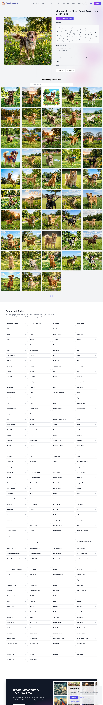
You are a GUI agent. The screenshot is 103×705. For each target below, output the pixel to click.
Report (69, 48)
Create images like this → (64, 18)
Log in (90, 3)
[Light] (86, 3)
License (57, 65)
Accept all (73, 697)
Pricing (79, 3)
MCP (73, 3)
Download (71, 70)
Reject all (81, 697)
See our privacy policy (75, 701)
